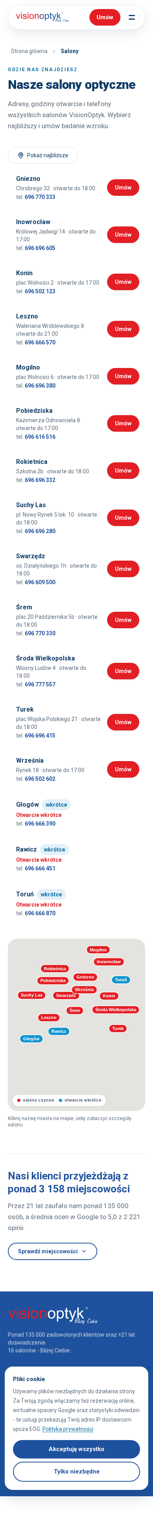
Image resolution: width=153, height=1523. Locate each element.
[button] (85, 977)
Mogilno (28, 367)
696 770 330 (40, 633)
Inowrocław (33, 222)
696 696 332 (40, 480)
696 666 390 (40, 823)
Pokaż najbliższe (47, 155)
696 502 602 (40, 779)
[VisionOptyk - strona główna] (41, 17)
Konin (24, 273)
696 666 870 (40, 913)
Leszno (27, 316)
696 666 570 (40, 342)
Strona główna (29, 51)
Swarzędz (30, 556)
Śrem (24, 607)
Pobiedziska (34, 410)
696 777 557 (40, 684)
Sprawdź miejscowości (48, 1251)
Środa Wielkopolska (45, 658)
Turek (25, 709)
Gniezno (28, 178)
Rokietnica (31, 461)
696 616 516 (40, 437)
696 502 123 (40, 291)
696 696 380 (40, 386)
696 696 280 (40, 531)
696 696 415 (40, 735)
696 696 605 (40, 248)
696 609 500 (40, 582)
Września (30, 760)
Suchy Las (31, 505)
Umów (127, 188)
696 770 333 (40, 197)
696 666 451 (40, 868)
